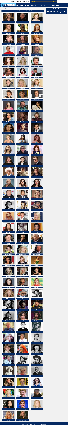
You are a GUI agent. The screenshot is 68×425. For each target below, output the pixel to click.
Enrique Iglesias (36, 77)
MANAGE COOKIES (43, 424)
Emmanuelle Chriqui (8, 265)
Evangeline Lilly (8, 132)
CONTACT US (27, 424)
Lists (50, 5)
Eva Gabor (22, 232)
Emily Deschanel (8, 165)
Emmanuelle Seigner (22, 254)
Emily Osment (37, 221)
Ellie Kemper (37, 154)
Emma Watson (37, 22)
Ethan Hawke (37, 110)
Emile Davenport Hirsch (22, 165)
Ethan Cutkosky (22, 331)
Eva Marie (22, 353)
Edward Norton (36, 99)
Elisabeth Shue (22, 121)
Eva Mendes (8, 66)
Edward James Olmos (36, 254)
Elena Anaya (23, 387)
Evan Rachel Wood (37, 33)
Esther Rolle (23, 309)
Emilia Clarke (23, 44)
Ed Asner (8, 188)
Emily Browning (8, 221)
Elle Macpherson (8, 298)
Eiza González (22, 99)
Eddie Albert (8, 309)
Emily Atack (8, 420)
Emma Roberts (8, 55)
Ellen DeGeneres (22, 22)
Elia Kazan (36, 298)
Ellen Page (22, 132)
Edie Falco (36, 88)
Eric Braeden (23, 298)
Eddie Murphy (23, 33)
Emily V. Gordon (22, 265)
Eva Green (8, 99)
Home (3, 8)
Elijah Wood (23, 110)
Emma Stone (37, 44)
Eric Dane (22, 221)
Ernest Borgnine (36, 243)
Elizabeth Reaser (22, 320)
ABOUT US (31, 424)
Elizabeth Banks (22, 88)
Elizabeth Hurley (36, 143)
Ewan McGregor (8, 44)
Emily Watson (8, 232)
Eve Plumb (22, 342)
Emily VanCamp (36, 199)
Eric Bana (22, 199)
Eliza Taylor (22, 287)
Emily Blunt (8, 22)
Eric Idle (8, 210)
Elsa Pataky (8, 143)
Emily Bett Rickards (37, 287)
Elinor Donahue (36, 320)
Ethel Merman (37, 342)
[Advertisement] (53, 29)
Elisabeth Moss (8, 33)
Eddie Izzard (9, 199)
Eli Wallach (22, 243)
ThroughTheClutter (30, 422)
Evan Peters (8, 88)
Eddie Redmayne (36, 132)
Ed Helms (36, 165)
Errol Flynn (22, 210)
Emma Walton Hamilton (22, 420)
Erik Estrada (37, 309)
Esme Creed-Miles (8, 409)
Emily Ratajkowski (8, 110)
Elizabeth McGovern (8, 254)
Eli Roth (37, 232)
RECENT (23, 424)
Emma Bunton (22, 276)
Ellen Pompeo (37, 121)
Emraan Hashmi (36, 210)
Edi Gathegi (37, 398)
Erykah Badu (23, 143)
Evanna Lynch (8, 276)
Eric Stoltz (8, 243)
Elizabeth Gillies (22, 188)
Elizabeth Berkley (36, 265)
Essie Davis (8, 287)
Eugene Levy (37, 55)
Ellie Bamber (37, 409)
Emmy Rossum (8, 121)
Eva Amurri (37, 276)
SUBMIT (53, 1)
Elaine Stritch (8, 364)
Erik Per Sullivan (8, 353)
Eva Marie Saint (8, 342)
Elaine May (36, 353)
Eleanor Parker (36, 331)
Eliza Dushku (37, 188)
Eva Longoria (8, 154)
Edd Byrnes (37, 364)
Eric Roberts (23, 154)
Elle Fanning (23, 66)
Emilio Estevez (36, 66)
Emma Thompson (8, 77)
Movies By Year (55, 5)
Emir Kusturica (8, 387)
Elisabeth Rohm (8, 398)
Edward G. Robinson (8, 320)
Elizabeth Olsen (22, 55)
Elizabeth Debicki (22, 398)
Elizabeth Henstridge (22, 409)
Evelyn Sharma (36, 387)
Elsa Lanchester (22, 364)
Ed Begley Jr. (9, 331)
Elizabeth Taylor (22, 77)
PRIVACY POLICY (37, 424)
